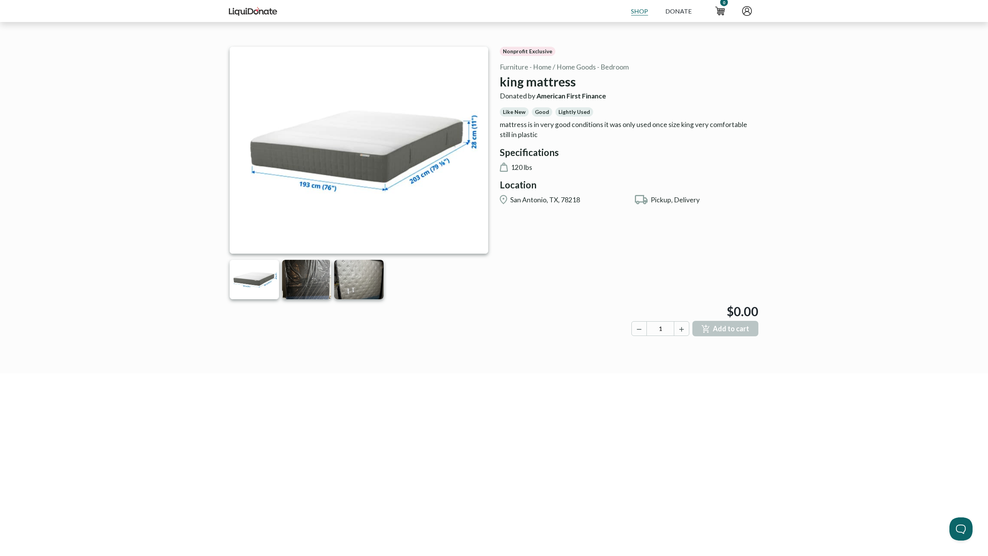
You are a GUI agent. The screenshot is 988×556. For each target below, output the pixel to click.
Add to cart (731, 328)
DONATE (678, 11)
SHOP (639, 11)
